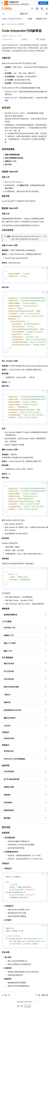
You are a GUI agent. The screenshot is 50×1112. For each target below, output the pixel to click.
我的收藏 (42, 39)
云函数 (29, 18)
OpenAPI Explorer (16, 182)
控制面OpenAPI (11, 91)
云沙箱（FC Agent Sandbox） (13, 18)
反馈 (28, 1006)
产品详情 (24, 39)
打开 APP (43, 3)
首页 (3, 24)
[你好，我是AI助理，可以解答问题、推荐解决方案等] (37, 8)
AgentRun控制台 (18, 113)
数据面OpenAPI (11, 97)
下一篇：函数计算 (41, 995)
